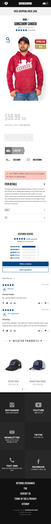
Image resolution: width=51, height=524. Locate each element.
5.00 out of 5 (31, 239)
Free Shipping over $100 (25, 11)
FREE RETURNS (37, 159)
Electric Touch (13, 381)
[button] (22, 30)
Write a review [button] (25, 264)
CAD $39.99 (13, 384)
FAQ (25, 488)
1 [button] (22, 389)
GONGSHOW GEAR (31, 510)
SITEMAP (25, 504)
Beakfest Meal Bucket (38, 381)
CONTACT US (25, 493)
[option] (12, 367)
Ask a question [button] (25, 270)
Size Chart (16, 159)
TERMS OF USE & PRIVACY (25, 498)
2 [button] (25, 389)
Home (25, 19)
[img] (8, 285)
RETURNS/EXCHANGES (25, 483)
